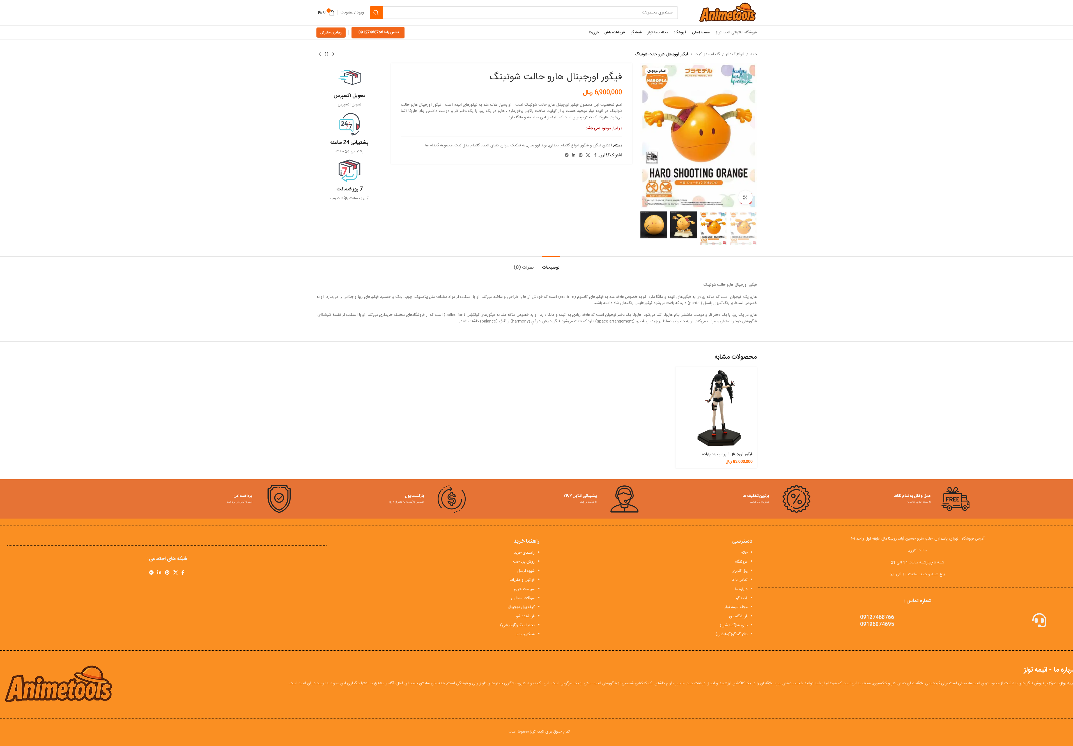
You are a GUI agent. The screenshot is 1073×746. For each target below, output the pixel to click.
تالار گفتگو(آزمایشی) (732, 634)
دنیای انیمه (490, 145)
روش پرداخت (524, 561)
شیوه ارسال (526, 571)
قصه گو (742, 598)
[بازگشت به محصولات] (326, 54)
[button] (750, 228)
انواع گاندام (735, 54)
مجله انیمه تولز (736, 607)
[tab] (551, 264)
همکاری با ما (525, 634)
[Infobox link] (349, 86)
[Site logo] (727, 13)
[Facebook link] (595, 155)
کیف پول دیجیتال (521, 607)
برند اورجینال (537, 145)
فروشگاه (741, 561)
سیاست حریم (524, 589)
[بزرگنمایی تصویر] (745, 197)
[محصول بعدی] (319, 54)
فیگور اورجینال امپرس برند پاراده (727, 454)
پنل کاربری (740, 571)
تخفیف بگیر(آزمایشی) (517, 625)
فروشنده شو (525, 616)
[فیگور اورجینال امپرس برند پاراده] (716, 407)
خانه (753, 54)
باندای (554, 145)
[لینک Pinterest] (580, 155)
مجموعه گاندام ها (438, 145)
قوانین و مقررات (522, 580)
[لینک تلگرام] (566, 155)
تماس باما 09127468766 (379, 32)
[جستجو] (376, 12)
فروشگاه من (738, 616)
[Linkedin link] (573, 155)
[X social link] (588, 155)
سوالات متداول (523, 598)
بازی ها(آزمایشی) (734, 625)
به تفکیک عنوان (513, 145)
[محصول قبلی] (333, 54)
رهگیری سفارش (331, 32)
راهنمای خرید (524, 552)
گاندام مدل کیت (707, 54)
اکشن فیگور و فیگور (596, 145)
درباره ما (741, 589)
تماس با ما (740, 580)
